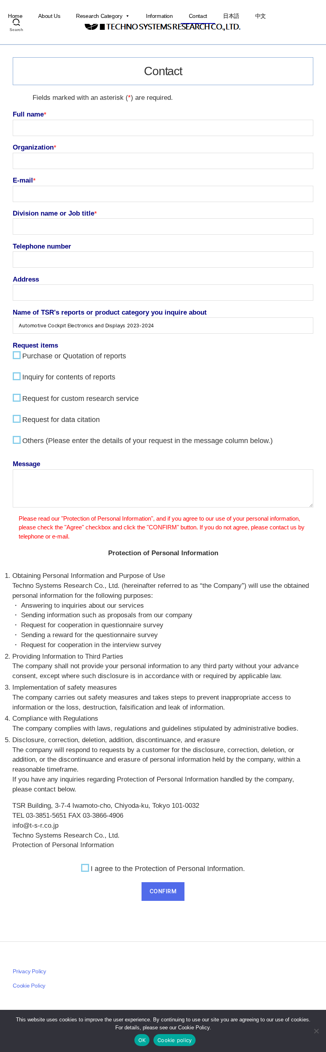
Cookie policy (174, 1040)
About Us (49, 16)
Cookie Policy (29, 985)
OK (142, 1040)
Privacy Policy (29, 971)
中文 (260, 16)
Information (159, 16)
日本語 (231, 16)
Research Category (99, 16)
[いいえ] (316, 1031)
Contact (198, 16)
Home (15, 16)
